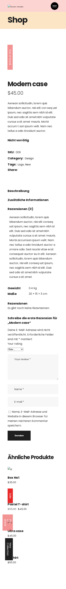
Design (29, 158)
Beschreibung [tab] (18, 191)
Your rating (15, 344)
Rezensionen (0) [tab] (20, 209)
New (28, 164)
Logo (21, 164)
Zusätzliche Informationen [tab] (28, 200)
